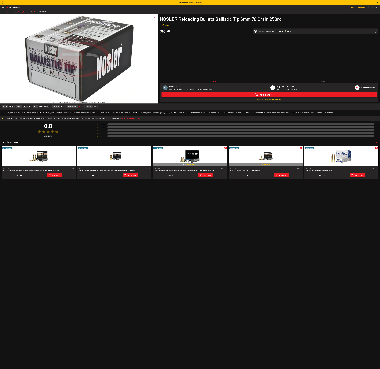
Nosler (81, 106)
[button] (315, 31)
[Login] (373, 7)
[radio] (39, 132)
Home (3, 12)
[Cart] (377, 7)
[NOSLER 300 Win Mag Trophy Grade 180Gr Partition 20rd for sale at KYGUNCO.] (341, 156)
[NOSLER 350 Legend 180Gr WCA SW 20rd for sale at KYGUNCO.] (266, 156)
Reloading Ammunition (23, 12)
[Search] (369, 7)
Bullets (34, 12)
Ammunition (10, 12)
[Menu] (2, 7)
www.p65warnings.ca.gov (131, 118)
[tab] (214, 81)
